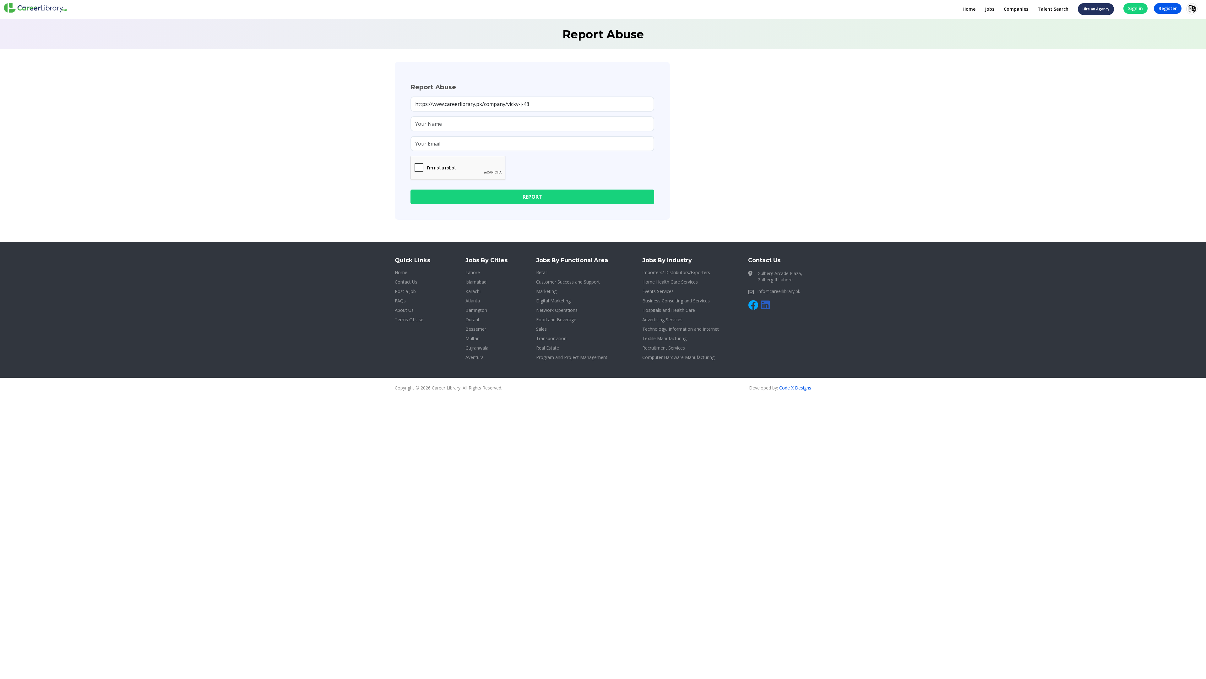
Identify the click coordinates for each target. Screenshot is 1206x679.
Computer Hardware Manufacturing (678, 357)
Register (1168, 8)
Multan (472, 338)
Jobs (989, 9)
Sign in (1135, 8)
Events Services (658, 291)
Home (969, 9)
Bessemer (475, 329)
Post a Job (405, 291)
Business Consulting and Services (676, 301)
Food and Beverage (556, 320)
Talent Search (1053, 9)
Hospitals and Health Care (668, 310)
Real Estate (547, 348)
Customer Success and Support (568, 282)
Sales (541, 329)
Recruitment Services (663, 348)
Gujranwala (476, 348)
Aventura (474, 357)
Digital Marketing (553, 301)
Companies (1016, 9)
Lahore (472, 272)
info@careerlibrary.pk (779, 291)
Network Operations (557, 310)
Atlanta (472, 301)
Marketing (546, 291)
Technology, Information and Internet (680, 329)
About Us (404, 310)
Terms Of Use (409, 320)
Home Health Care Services (670, 282)
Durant (472, 320)
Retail (541, 272)
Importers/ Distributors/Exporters (676, 272)
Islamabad (475, 282)
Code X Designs (795, 388)
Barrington (476, 310)
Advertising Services (662, 320)
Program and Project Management (571, 357)
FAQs (400, 301)
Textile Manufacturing (664, 338)
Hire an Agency (1096, 9)
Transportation (551, 338)
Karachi (473, 291)
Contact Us (406, 282)
